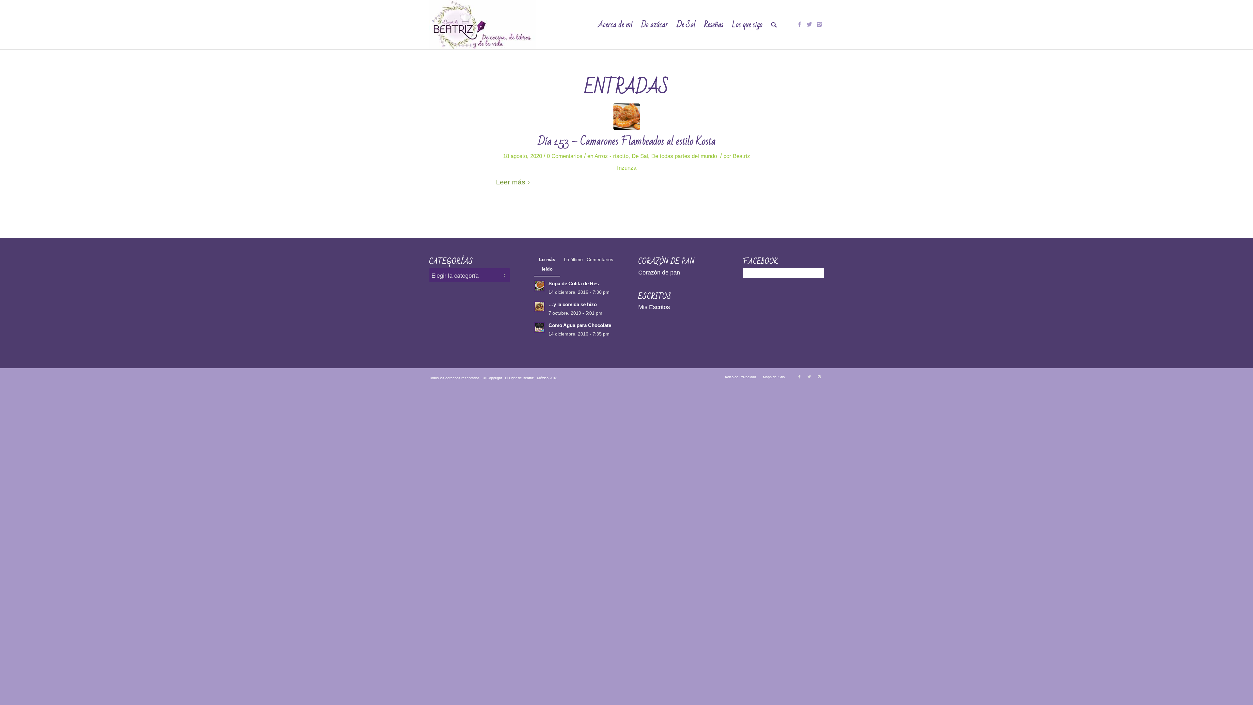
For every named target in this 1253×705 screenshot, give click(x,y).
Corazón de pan (659, 272)
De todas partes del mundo (684, 156)
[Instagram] (819, 24)
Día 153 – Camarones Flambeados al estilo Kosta (627, 141)
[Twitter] (809, 24)
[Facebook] (799, 24)
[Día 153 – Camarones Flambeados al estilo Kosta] (626, 116)
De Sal (640, 156)
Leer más (510, 182)
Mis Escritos (654, 307)
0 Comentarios (564, 156)
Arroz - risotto (611, 156)
